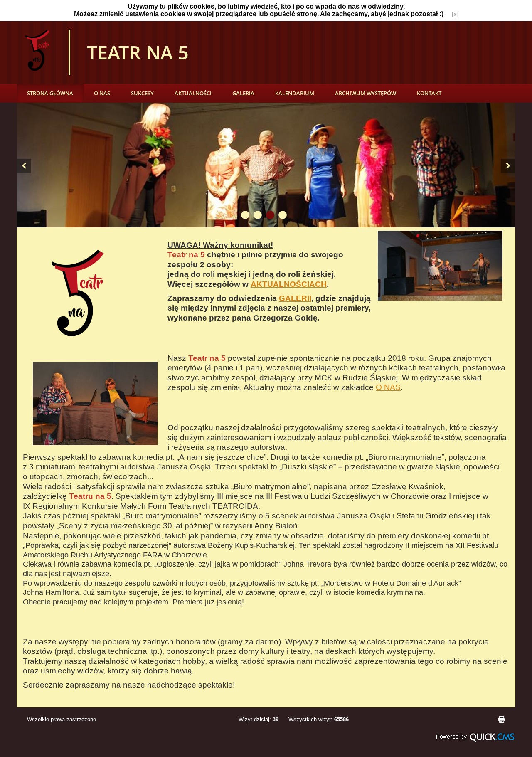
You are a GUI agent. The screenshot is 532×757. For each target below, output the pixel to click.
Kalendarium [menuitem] (294, 93)
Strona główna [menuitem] (50, 93)
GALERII (295, 298)
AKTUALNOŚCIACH (289, 284)
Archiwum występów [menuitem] (365, 93)
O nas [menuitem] (102, 93)
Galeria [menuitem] (243, 93)
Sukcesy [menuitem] (142, 93)
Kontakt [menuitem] (429, 93)
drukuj (501, 719)
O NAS (388, 387)
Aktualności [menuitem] (193, 93)
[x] (455, 14)
